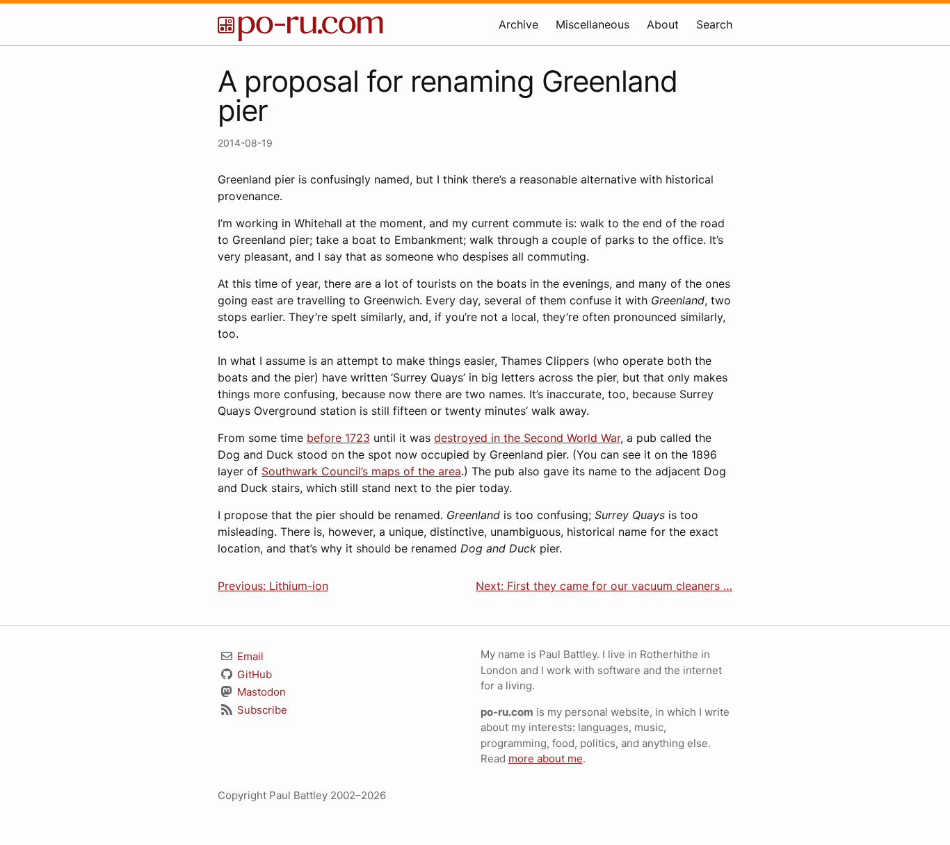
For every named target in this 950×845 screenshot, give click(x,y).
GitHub (253, 674)
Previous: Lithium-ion (273, 586)
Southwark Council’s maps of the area (361, 471)
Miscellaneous (592, 24)
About (663, 24)
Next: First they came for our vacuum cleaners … (604, 586)
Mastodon (260, 691)
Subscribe (260, 709)
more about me (545, 758)
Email (249, 656)
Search (714, 24)
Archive (518, 24)
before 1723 (338, 438)
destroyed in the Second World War (527, 438)
